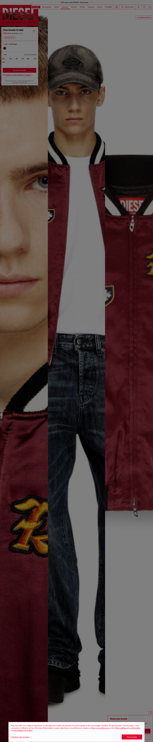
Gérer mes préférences (100, 728)
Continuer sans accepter (20, 737)
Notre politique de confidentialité (128, 728)
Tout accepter (132, 737)
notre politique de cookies (23, 730)
